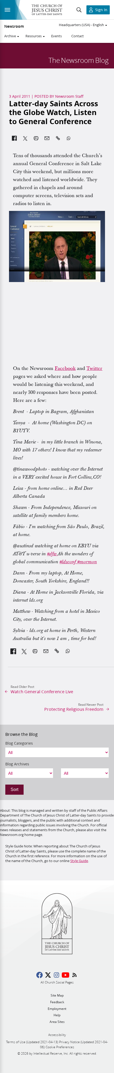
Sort (14, 789)
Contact (77, 36)
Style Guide (79, 860)
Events (56, 36)
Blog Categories (19, 743)
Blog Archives (17, 764)
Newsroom (14, 26)
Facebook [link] (65, 368)
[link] (52, 553)
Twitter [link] (94, 368)
